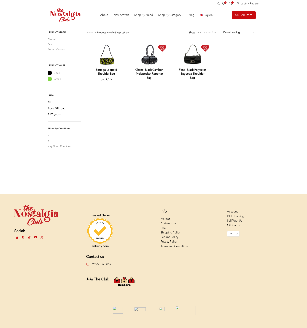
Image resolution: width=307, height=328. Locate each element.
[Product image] (106, 54)
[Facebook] (23, 237)
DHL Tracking (235, 216)
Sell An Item (243, 14)
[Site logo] (65, 14)
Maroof (165, 219)
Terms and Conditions (174, 246)
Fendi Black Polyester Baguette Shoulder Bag (192, 74)
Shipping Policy (170, 232)
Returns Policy (169, 237)
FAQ (163, 228)
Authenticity (168, 223)
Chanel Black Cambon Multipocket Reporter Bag (149, 74)
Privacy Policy (169, 242)
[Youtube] (35, 237)
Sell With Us (234, 221)
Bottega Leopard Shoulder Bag (106, 72)
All (49, 102)
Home (90, 32)
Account (232, 211)
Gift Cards (233, 225)
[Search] (217, 3)
